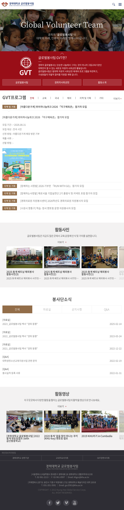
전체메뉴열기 (120, 4)
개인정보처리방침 (9, 452)
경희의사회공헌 (62, 82)
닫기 (62, 53)
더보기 (118, 98)
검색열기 (113, 4)
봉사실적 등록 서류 (11, 373)
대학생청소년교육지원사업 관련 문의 (19, 360)
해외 (69, 98)
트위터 (58, 503)
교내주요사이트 (62, 457)
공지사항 (77, 309)
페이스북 (49, 503)
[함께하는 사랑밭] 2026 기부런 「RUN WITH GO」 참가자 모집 (44, 186)
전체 (32, 98)
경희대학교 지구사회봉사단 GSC (17, 4)
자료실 (47, 309)
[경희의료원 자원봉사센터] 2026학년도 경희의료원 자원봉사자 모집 (46, 201)
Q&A (106, 309)
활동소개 (102, 82)
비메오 (66, 503)
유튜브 (75, 503)
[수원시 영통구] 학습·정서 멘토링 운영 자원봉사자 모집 (40, 208)
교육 (44, 98)
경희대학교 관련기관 (20, 457)
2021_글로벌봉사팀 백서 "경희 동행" (20, 348)
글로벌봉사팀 (22, 82)
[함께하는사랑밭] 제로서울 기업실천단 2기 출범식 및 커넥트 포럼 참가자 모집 (51, 193)
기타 (101, 98)
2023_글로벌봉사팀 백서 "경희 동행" (20, 323)
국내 (57, 98)
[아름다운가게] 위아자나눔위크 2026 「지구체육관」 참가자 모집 (45, 106)
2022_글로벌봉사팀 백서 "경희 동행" (20, 336)
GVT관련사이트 (103, 457)
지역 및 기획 (85, 98)
